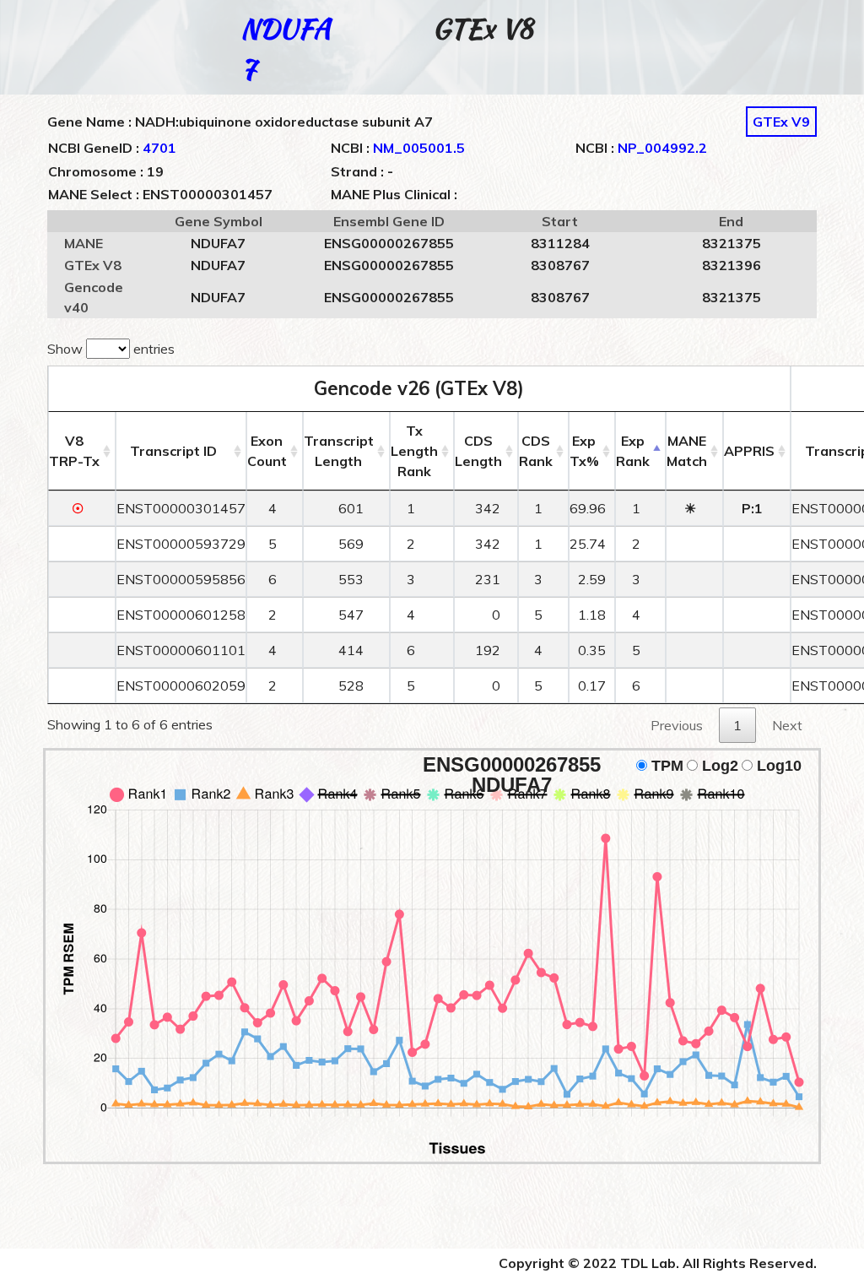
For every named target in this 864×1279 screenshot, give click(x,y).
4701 (159, 147)
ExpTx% (584, 450)
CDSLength (478, 450)
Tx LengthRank (414, 451)
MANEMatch (687, 450)
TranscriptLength (339, 450)
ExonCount (267, 450)
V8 (74, 450)
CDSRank (536, 450)
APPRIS (749, 450)
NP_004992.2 (662, 147)
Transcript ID (173, 450)
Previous (677, 725)
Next (787, 725)
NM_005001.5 (419, 147)
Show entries (111, 348)
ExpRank (633, 450)
